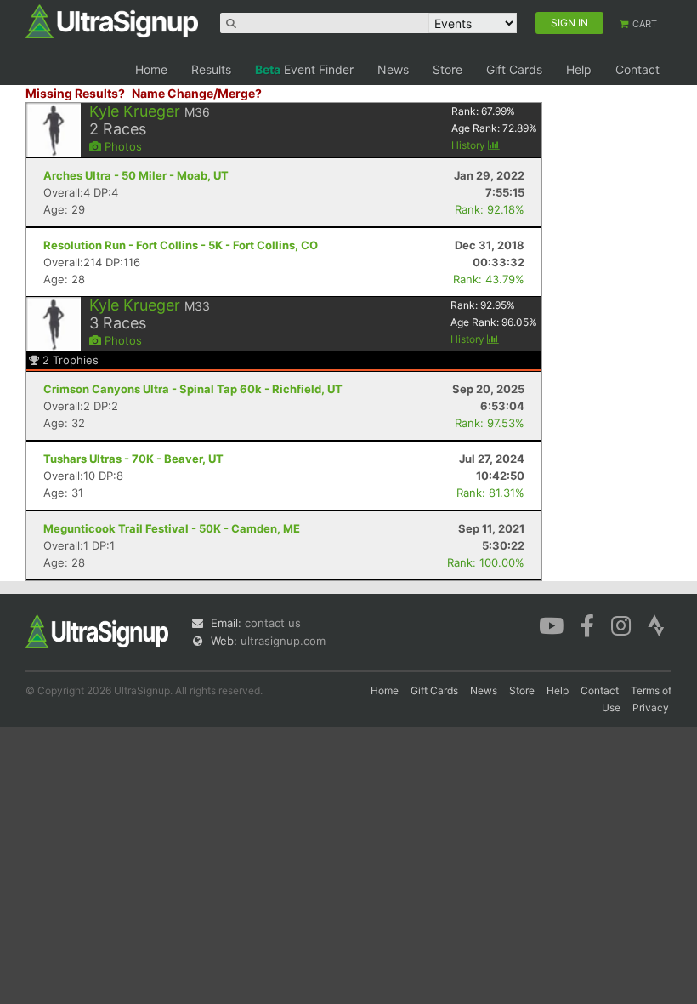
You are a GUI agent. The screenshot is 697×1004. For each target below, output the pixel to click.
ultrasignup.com (283, 640)
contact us (273, 623)
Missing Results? (75, 93)
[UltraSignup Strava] (656, 624)
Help (579, 69)
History (469, 145)
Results (211, 69)
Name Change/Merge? (197, 93)
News (393, 69)
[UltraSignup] (112, 20)
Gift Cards (514, 69)
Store (447, 69)
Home (151, 69)
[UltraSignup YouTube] (551, 624)
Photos (121, 146)
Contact (637, 69)
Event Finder (304, 69)
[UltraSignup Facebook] (587, 624)
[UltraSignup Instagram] (621, 624)
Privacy (650, 707)
